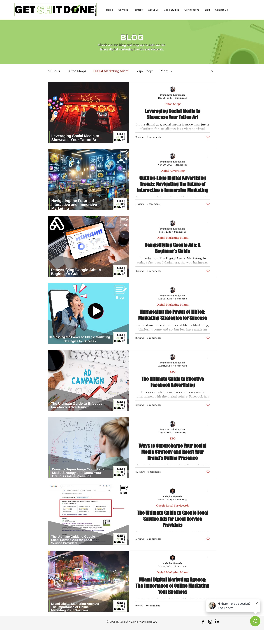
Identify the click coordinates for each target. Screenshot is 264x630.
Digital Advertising (173, 170)
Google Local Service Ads (172, 505)
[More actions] (209, 89)
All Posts (54, 71)
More (164, 71)
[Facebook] (202, 621)
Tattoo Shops (76, 71)
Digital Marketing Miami (111, 71)
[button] (123, 9)
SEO (172, 371)
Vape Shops (144, 71)
